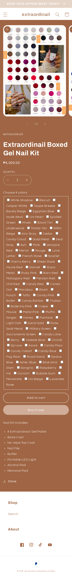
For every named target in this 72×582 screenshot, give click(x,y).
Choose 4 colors (15, 192)
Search (13, 514)
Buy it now (36, 410)
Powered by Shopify (46, 571)
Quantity (9, 171)
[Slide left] (27, 123)
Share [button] (12, 481)
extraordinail (30, 571)
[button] (5, 14)
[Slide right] (45, 123)
